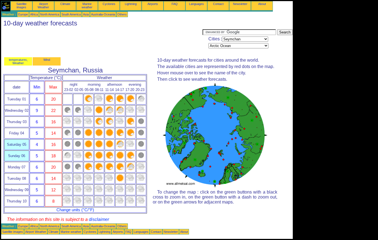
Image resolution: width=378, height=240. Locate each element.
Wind (46, 59)
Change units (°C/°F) (75, 210)
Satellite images (21, 5)
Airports (152, 4)
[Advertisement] (102, 41)
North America (49, 14)
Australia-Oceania (103, 14)
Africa (34, 14)
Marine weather (87, 5)
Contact (218, 4)
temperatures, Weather (18, 61)
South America (71, 14)
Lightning (131, 4)
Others (122, 14)
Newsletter (240, 4)
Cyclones (109, 4)
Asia (86, 14)
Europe (23, 14)
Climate (65, 4)
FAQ (175, 4)
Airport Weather (43, 5)
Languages (196, 4)
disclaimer (99, 219)
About (262, 4)
